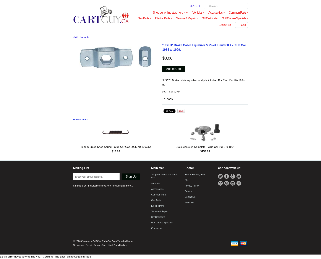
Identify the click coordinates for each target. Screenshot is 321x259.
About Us (189, 202)
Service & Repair (186, 18)
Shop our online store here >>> (170, 12)
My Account (195, 6)
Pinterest (226, 183)
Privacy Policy (192, 185)
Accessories (216, 12)
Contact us (224, 24)
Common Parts (238, 12)
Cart (243, 24)
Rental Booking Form (195, 174)
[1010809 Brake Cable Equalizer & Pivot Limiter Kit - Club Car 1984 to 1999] (116, 56)
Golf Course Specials (235, 18)
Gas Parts (144, 18)
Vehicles (198, 12)
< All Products (81, 37)
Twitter (220, 176)
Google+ (232, 176)
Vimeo (220, 183)
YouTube (238, 176)
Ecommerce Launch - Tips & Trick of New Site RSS (238, 183)
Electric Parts (163, 18)
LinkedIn (232, 183)
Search (188, 191)
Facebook (226, 176)
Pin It (181, 111)
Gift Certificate (209, 18)
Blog (187, 180)
